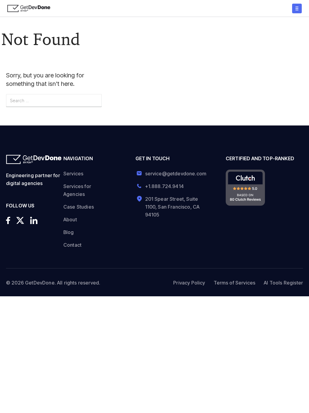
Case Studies (78, 207)
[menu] (297, 8)
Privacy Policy (189, 283)
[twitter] (20, 220)
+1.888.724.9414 (164, 186)
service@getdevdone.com (173, 174)
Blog (68, 232)
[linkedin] (33, 220)
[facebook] (8, 220)
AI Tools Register (283, 283)
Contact (72, 245)
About (70, 219)
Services (73, 174)
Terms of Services (235, 283)
